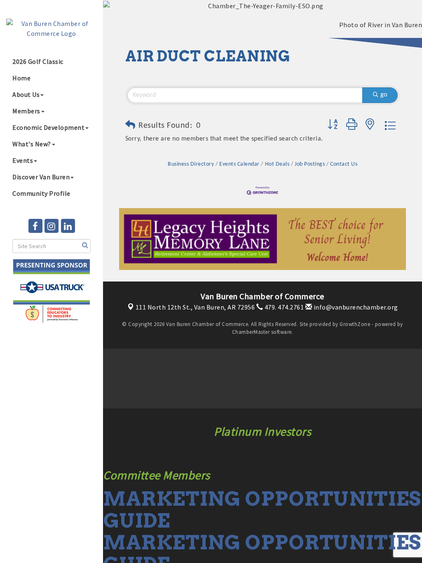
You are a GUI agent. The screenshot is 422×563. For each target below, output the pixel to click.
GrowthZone (355, 324)
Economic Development (48, 127)
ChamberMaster (251, 331)
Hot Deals (277, 164)
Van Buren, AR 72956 (195, 307)
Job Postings (310, 164)
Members (26, 111)
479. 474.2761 (283, 307)
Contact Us (343, 164)
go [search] (383, 94)
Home (21, 78)
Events (22, 160)
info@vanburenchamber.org (355, 307)
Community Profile (41, 193)
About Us (26, 94)
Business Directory (191, 164)
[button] (130, 125)
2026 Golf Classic (37, 61)
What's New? (31, 144)
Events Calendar (239, 164)
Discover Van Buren (41, 177)
